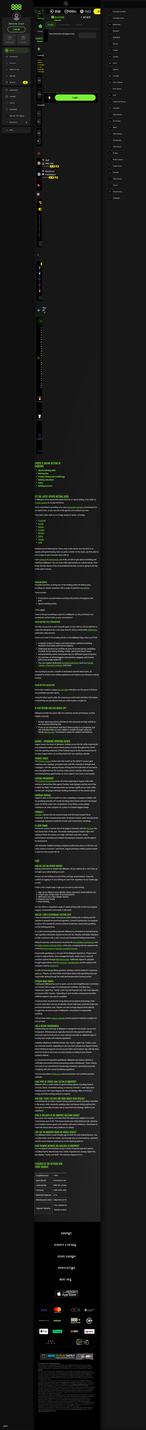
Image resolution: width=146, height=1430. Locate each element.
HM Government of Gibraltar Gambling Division (58, 949)
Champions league (54, 665)
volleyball (43, 559)
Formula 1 (39, 815)
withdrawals (56, 1074)
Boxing (41, 533)
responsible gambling (75, 507)
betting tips (92, 630)
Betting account (45, 486)
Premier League (41, 503)
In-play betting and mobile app (51, 476)
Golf (40, 542)
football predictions (70, 663)
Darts (40, 536)
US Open (89, 828)
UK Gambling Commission (83, 942)
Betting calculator (46, 480)
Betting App (49, 732)
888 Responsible (62, 959)
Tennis (41, 539)
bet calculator (63, 690)
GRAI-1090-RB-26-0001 (80, 1384)
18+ (40, 973)
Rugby (41, 527)
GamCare (63, 963)
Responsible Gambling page (47, 1410)
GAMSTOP (54, 966)
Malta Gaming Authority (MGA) (50, 945)
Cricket (41, 530)
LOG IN (16, 29)
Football (41, 520)
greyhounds (53, 559)
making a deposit (58, 1018)
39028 (40, 1370)
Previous (40, 451)
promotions (84, 588)
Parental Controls (77, 1409)
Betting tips (43, 473)
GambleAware (73, 963)
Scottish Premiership (46, 781)
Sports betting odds (47, 470)
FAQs (40, 483)
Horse (40, 524)
